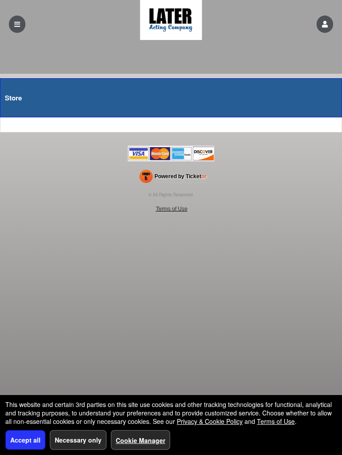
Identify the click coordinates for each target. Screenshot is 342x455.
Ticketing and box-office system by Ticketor (173, 178)
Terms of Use (171, 208)
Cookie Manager (140, 440)
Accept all (25, 439)
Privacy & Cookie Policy (210, 421)
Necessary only (78, 439)
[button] (325, 24)
